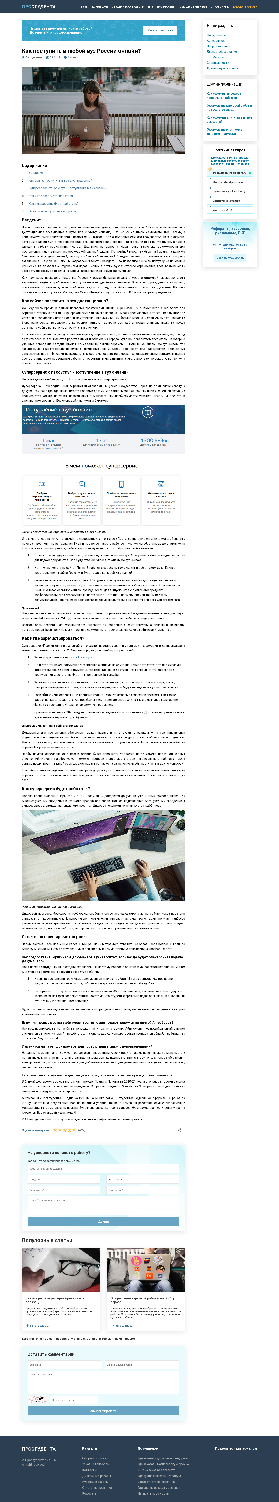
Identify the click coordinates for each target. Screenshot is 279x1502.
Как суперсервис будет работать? (53, 203)
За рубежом (215, 57)
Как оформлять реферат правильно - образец (55, 1300)
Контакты (89, 1470)
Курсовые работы (95, 1482)
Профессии (165, 6)
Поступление (34, 57)
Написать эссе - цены (153, 1493)
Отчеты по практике (97, 1487)
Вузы (84, 6)
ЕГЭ (150, 6)
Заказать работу (245, 6)
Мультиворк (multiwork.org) (229, 191)
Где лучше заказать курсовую (159, 1476)
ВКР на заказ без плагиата (156, 1470)
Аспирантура (216, 40)
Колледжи (100, 6)
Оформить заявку (95, 1458)
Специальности (218, 63)
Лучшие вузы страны (222, 68)
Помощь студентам (192, 6)
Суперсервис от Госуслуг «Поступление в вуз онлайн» (68, 188)
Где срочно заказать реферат (159, 1487)
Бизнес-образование (222, 52)
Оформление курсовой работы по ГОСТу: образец (142, 1300)
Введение (36, 173)
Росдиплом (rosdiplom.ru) (230, 172)
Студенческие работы (128, 6)
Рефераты (89, 1493)
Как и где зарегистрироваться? (51, 196)
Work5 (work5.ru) (222, 210)
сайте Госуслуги (80, 657)
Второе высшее (218, 46)
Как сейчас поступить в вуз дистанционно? (60, 180)
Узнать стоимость (160, 30)
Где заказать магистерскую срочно (163, 1464)
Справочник (220, 6)
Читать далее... (37, 1325)
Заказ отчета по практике (156, 1482)
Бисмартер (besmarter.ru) (227, 200)
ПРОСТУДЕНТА (39, 1449)
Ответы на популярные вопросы (52, 211)
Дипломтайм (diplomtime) (228, 182)
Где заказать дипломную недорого (163, 1458)
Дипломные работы (96, 1476)
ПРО (39, 6)
